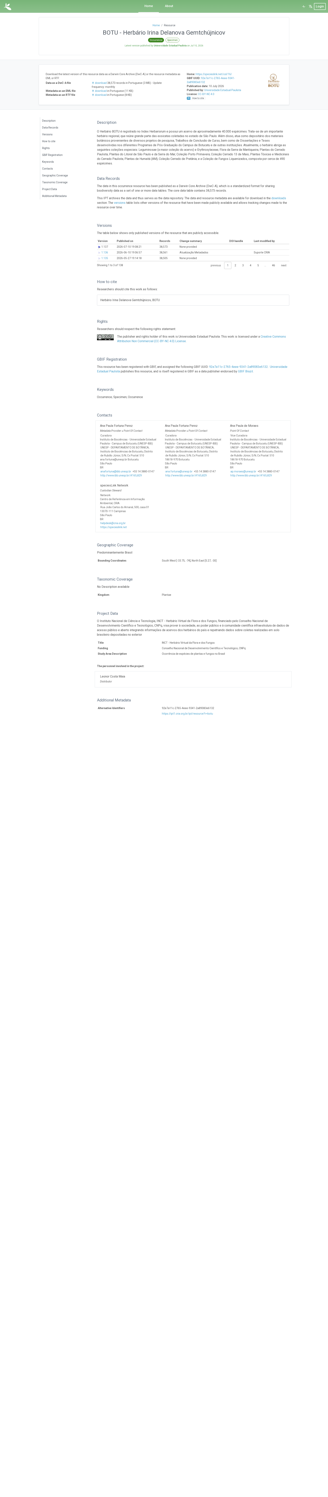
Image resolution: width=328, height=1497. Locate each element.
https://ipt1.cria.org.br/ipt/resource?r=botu (187, 713)
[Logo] (7, 6)
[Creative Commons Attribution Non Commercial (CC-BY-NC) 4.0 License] (105, 337)
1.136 (104, 252)
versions (119, 203)
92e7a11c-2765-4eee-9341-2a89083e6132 (238, 367)
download (100, 82)
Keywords (48, 161)
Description (49, 120)
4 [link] (250, 265)
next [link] (283, 265)
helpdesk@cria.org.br (113, 523)
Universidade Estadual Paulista (222, 90)
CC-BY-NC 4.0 (206, 94)
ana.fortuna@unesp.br (178, 471)
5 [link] (258, 265)
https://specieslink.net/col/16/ (214, 74)
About (169, 6)
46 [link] (273, 265)
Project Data (49, 189)
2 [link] (235, 265)
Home (148, 6)
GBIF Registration (52, 154)
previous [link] (216, 265)
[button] (310, 6)
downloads (278, 198)
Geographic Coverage (55, 175)
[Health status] (303, 6)
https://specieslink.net (113, 527)
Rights (46, 148)
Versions (47, 134)
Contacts (47, 168)
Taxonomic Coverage (55, 182)
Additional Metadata (54, 196)
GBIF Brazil (245, 371)
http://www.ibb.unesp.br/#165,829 (121, 475)
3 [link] (243, 265)
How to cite (48, 141)
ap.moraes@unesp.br (243, 471)
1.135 (104, 258)
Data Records (50, 127)
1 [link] (228, 265)
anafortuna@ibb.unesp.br (115, 471)
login (320, 6)
